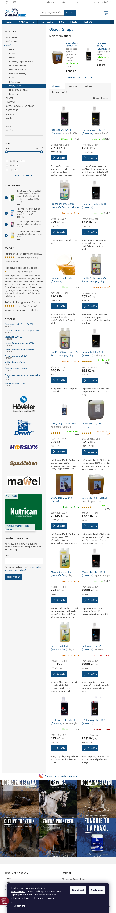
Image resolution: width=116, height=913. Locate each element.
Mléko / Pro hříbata (17, 69)
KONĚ (8, 45)
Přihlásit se (13, 577)
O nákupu (49, 2)
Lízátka (12, 77)
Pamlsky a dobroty (17, 73)
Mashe (12, 57)
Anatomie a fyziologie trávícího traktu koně (22, 376)
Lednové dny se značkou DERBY (20, 343)
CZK (95, 2)
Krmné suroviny (16, 94)
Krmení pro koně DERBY (16, 356)
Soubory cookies (45, 898)
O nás (62, 2)
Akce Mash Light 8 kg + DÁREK (19, 324)
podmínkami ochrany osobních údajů (24, 569)
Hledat (69, 12)
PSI (7, 122)
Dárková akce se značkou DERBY (20, 349)
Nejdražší (88, 86)
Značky (9, 130)
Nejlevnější (73, 86)
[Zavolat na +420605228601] (9, 2)
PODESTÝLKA (12, 110)
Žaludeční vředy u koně (16, 368)
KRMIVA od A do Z (14, 37)
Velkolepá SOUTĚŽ (13, 337)
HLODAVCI (10, 102)
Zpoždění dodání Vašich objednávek (22, 330)
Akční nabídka (12, 41)
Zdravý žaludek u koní (15, 383)
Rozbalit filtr (22, 175)
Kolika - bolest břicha (15, 362)
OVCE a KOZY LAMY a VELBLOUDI (20, 106)
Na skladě (16, 161)
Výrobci (9, 118)
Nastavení (19, 905)
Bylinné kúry (14, 81)
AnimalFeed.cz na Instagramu (61, 776)
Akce (14, 165)
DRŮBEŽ (9, 98)
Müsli (11, 49)
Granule (12, 53)
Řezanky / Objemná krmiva (21, 61)
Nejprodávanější (59, 92)
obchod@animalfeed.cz (76, 879)
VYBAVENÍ (10, 114)
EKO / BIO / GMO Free (19, 89)
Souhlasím (97, 890)
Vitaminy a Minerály (17, 65)
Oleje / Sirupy (15, 85)
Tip (13, 169)
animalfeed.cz (18, 891)
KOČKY (9, 126)
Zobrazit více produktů (79, 77)
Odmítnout (78, 890)
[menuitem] (9, 22)
